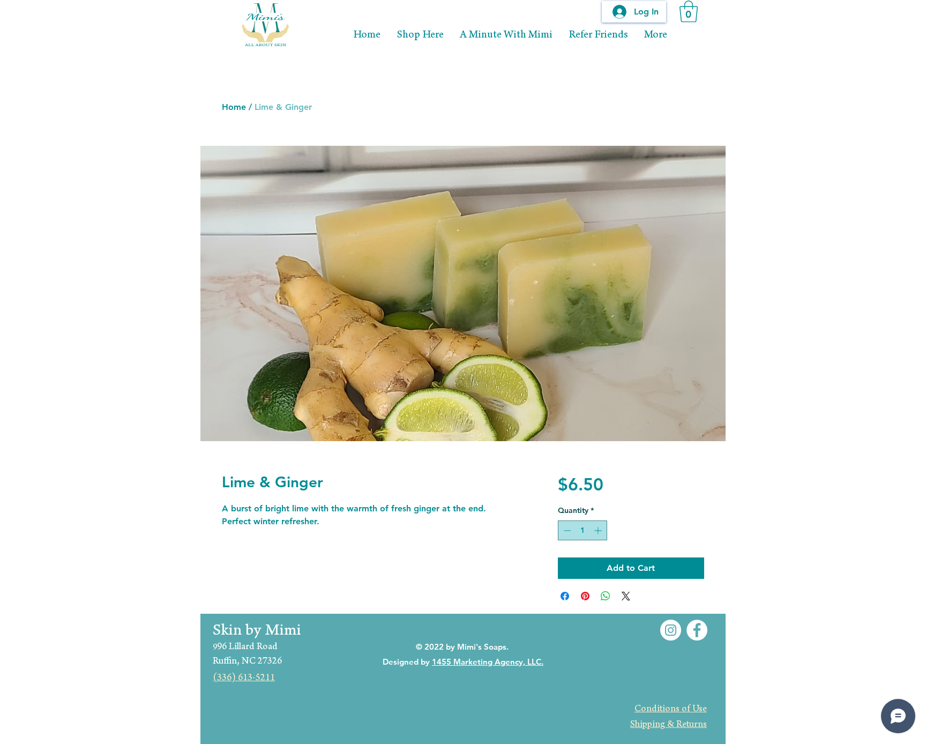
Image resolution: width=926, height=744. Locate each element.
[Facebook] (696, 630)
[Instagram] (670, 630)
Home (234, 107)
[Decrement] (566, 530)
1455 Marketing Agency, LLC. (487, 662)
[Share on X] (625, 596)
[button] (688, 11)
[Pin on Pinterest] (585, 596)
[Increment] (599, 530)
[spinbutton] (582, 530)
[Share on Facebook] (564, 596)
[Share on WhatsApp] (605, 596)
